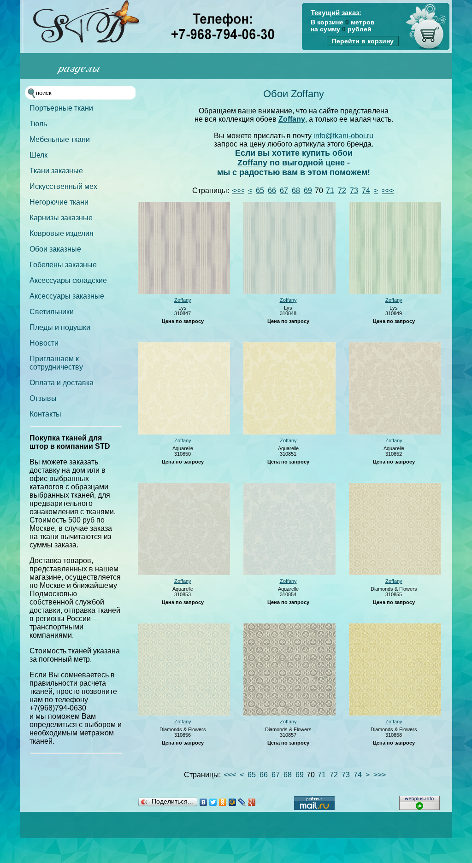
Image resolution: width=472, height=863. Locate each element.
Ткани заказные (56, 171)
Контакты (45, 414)
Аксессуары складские (68, 280)
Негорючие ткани (59, 202)
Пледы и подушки (60, 327)
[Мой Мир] (232, 802)
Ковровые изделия (62, 233)
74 (366, 190)
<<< (238, 190)
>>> (388, 190)
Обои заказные (55, 249)
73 (354, 190)
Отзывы (43, 398)
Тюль (38, 124)
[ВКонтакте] (203, 802)
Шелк (38, 155)
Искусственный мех (63, 186)
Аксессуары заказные (67, 296)
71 (330, 190)
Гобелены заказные (63, 265)
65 (260, 190)
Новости (44, 343)
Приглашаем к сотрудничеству (56, 363)
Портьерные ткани (61, 108)
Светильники (52, 312)
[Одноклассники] (223, 802)
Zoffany (291, 119)
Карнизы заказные (61, 218)
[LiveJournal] (242, 802)
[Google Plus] (252, 802)
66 (272, 190)
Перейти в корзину (363, 41)
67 (284, 190)
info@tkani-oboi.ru (343, 136)
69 (308, 190)
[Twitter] (213, 802)
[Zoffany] (184, 292)
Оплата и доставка (62, 383)
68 (296, 190)
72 (342, 190)
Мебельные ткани (60, 139)
